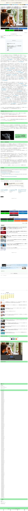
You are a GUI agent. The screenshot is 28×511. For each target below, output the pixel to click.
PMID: (9, 59)
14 (3, 296)
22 (5, 297)
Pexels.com (25, 26)
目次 (13, 40)
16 (7, 296)
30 (7, 298)
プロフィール (2, 388)
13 (1, 296)
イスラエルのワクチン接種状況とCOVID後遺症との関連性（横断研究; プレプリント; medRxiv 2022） (4, 190)
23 (7, 297)
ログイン (2, 500)
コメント (8, 44)
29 (5, 298)
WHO (21, 56)
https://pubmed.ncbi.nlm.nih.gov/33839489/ (10, 176)
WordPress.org (3, 503)
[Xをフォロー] (7, 219)
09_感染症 (2, 196)
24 (9, 297)
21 (3, 297)
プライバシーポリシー (4, 387)
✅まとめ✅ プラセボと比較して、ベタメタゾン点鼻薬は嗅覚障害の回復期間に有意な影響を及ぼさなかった (14, 46)
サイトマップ (2, 386)
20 (1, 297)
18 (11, 296)
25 (11, 297)
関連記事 (8, 50)
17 (9, 296)
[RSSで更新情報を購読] (20, 221)
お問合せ (2, 385)
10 (9, 295)
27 (1, 298)
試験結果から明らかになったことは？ (11, 43)
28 (3, 298)
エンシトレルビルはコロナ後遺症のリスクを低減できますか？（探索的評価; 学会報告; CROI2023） (13, 190)
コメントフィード (3, 502)
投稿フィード (2, 501)
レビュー (24, 104)
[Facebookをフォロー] (20, 219)
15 (5, 296)
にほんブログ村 (3, 37)
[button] (18, 30)
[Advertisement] (14, 203)
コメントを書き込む (14, 273)
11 (11, 295)
